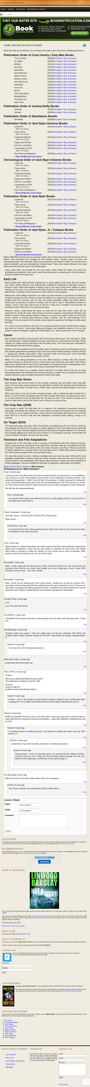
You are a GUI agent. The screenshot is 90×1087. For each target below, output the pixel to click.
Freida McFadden (11, 1022)
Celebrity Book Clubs (23, 934)
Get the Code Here (69, 843)
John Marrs (9, 1024)
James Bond (10, 1064)
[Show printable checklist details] (84, 45)
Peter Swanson (10, 1032)
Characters (20, 9)
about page (41, 1060)
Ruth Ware (9, 1034)
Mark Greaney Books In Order (23, 45)
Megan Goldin (10, 1030)
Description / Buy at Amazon (64, 58)
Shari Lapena (10, 1037)
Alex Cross (10, 1058)
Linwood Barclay (39, 916)
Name (7, 804)
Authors (11, 9)
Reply (85, 492)
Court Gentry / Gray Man (15, 1061)
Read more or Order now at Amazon (13, 926)
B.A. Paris (8, 1020)
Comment (9, 815)
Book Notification (48, 942)
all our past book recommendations (35, 853)
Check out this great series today (71, 991)
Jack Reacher (11, 1054)
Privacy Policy (63, 1084)
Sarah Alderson (10, 1035)
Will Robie (9, 1067)
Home (3, 9)
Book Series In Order (12, 467)
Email (7, 810)
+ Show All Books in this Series (28, 156)
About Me (40, 955)
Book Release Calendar (36, 9)
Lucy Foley (9, 1028)
